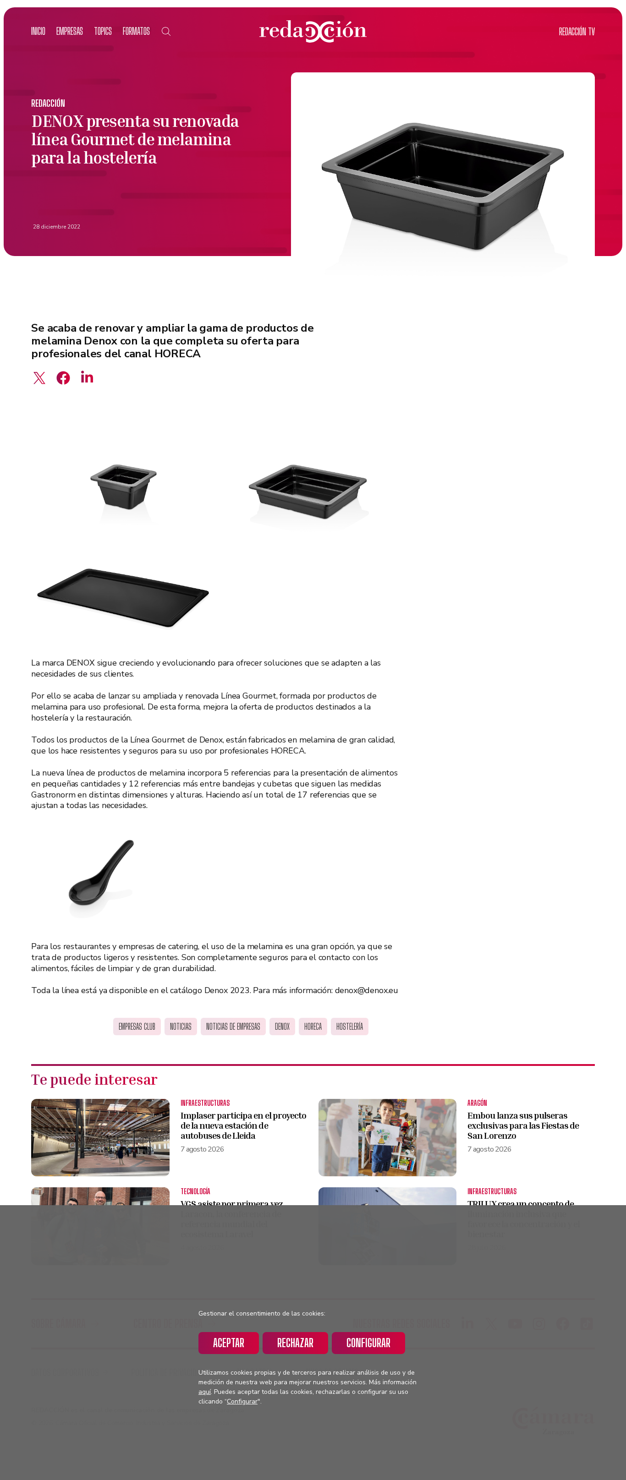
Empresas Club (137, 1026)
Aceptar (228, 1342)
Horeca (313, 1026)
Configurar (368, 1342)
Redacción (48, 103)
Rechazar (295, 1342)
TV (577, 31)
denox (282, 1026)
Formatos (136, 31)
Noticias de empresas (233, 1026)
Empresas (69, 31)
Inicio (38, 31)
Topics (103, 31)
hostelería (349, 1026)
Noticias (181, 1026)
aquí (204, 1391)
